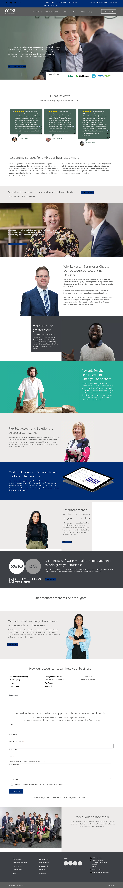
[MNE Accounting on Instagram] (80, 863)
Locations (66, 12)
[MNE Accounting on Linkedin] (75, 863)
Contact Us (54, 5)
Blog (90, 12)
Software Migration (87, 680)
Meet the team (92, 840)
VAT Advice (49, 686)
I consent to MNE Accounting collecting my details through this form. (38, 784)
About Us (46, 5)
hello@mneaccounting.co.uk (98, 2)
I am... (11, 757)
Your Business (36, 12)
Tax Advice (49, 683)
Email (11, 724)
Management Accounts (53, 677)
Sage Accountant (49, 2)
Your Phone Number (16, 742)
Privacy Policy (111, 885)
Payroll (12, 683)
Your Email (13, 749)
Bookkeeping (15, 680)
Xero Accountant (61, 2)
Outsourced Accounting (19, 677)
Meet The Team (79, 12)
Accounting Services (52, 12)
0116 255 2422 (113, 2)
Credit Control (72, 2)
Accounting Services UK (20, 862)
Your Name (13, 734)
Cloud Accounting (86, 677)
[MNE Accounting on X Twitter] (70, 863)
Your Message (14, 764)
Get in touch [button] (108, 11)
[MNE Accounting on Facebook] (66, 863)
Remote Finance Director (54, 680)
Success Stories (17, 869)
